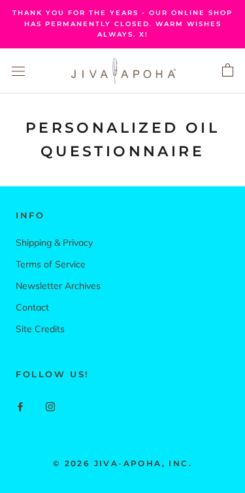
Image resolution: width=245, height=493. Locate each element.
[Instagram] (50, 405)
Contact (32, 307)
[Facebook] (20, 405)
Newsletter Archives (58, 286)
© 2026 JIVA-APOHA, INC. (122, 463)
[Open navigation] (18, 70)
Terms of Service (51, 264)
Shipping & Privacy (54, 242)
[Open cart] (227, 70)
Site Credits (40, 329)
